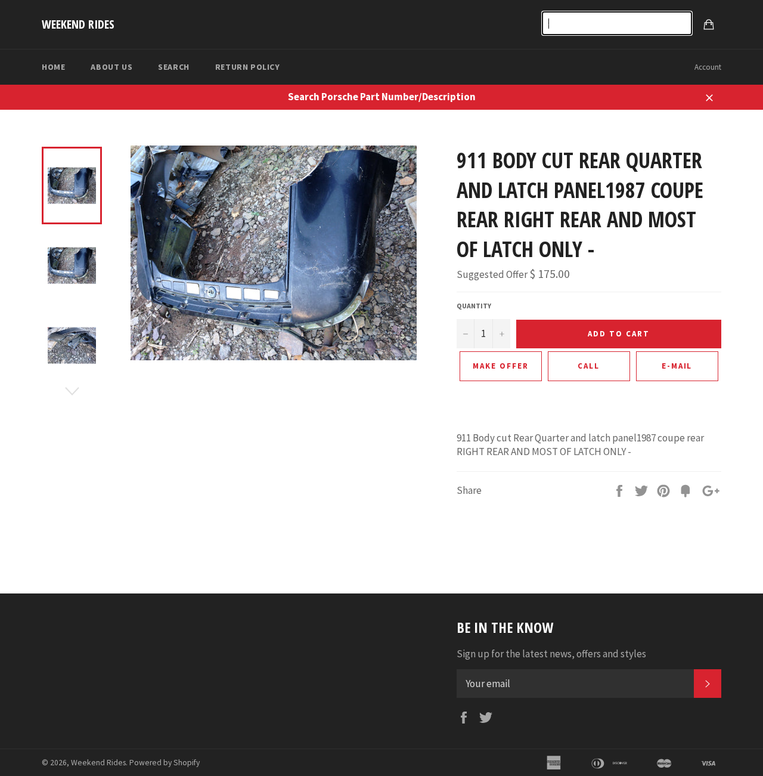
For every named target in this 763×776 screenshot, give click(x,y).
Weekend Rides (78, 24)
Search (174, 66)
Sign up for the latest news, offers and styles (551, 653)
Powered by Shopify (164, 763)
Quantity (474, 305)
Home (53, 66)
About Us (111, 66)
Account (707, 67)
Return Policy (247, 66)
